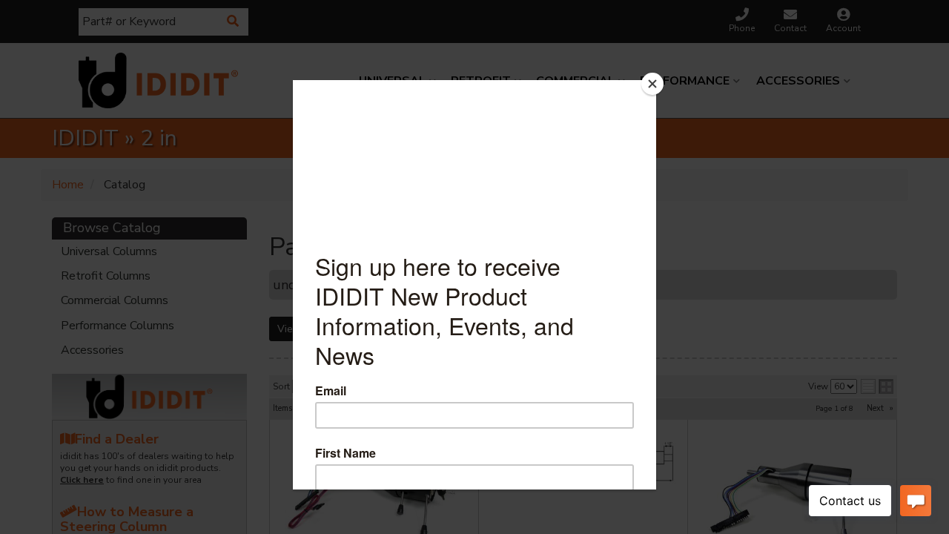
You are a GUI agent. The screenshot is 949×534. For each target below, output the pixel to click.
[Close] (652, 84)
